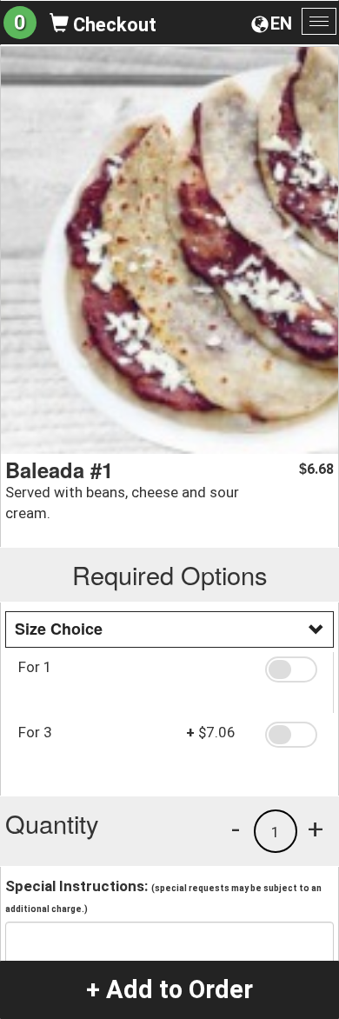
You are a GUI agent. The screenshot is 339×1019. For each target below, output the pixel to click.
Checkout (112, 25)
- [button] (235, 828)
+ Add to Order (169, 989)
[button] (293, 669)
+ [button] (315, 828)
